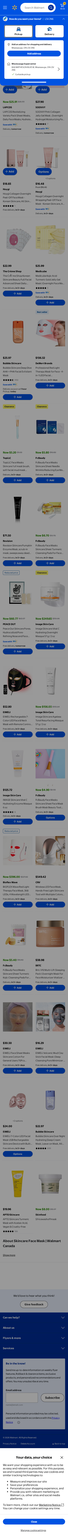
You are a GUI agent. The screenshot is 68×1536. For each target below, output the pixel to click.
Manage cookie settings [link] (33, 1530)
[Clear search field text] (46, 7)
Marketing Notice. (50, 1505)
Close (34, 1521)
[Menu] (6, 7)
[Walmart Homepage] (14, 7)
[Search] (51, 7)
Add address (34, 53)
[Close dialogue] (62, 1457)
